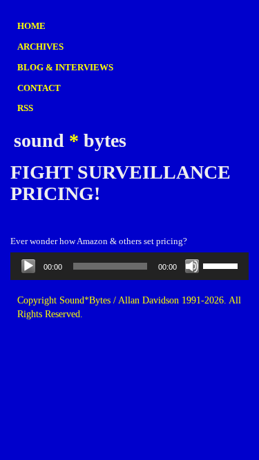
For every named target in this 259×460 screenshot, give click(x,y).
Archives (40, 46)
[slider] (222, 264)
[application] (129, 266)
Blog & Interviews (65, 67)
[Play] (28, 266)
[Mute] (192, 266)
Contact (39, 88)
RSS (25, 108)
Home (31, 26)
